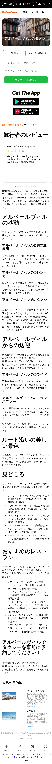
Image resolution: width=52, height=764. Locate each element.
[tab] (6, 747)
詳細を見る (31, 706)
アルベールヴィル (31, 125)
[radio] (8, 151)
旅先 (10, 125)
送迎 (4, 125)
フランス (18, 125)
